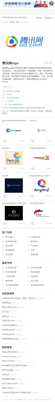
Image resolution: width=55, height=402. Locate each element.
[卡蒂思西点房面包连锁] (41, 158)
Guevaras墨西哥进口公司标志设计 (14, 203)
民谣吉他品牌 (11, 272)
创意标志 (10, 91)
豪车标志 (34, 241)
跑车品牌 (9, 237)
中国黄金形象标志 (9, 325)
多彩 (8, 87)
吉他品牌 (34, 276)
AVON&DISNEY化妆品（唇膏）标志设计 (19, 298)
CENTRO (33, 121)
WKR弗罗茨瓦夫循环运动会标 (14, 365)
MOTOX (11, 101)
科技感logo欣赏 (8, 330)
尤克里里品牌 (11, 267)
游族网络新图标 (8, 379)
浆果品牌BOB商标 (9, 352)
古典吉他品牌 (36, 267)
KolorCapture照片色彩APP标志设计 (14, 121)
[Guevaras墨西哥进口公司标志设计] (14, 213)
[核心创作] (14, 185)
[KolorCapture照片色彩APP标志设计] (14, 130)
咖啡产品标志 (7, 388)
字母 (32, 250)
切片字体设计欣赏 (9, 383)
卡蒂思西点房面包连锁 (38, 148)
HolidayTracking (9, 356)
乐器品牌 (34, 281)
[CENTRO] (41, 130)
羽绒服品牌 (10, 250)
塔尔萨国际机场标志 (37, 203)
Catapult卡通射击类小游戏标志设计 (17, 392)
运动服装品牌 (11, 241)
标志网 (12, 22)
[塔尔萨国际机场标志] (41, 213)
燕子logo (5, 312)
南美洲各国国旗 (37, 285)
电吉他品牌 (35, 272)
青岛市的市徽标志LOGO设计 (40, 176)
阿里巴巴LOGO (8, 321)
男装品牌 (9, 246)
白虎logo (5, 374)
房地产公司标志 (8, 361)
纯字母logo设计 (8, 334)
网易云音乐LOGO (9, 307)
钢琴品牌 (9, 281)
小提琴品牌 (10, 276)
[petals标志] (14, 158)
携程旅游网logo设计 (10, 339)
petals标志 (6, 148)
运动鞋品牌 (35, 237)
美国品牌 (34, 254)
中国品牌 (34, 246)
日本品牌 (9, 254)
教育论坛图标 (7, 370)
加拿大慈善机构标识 (16, 104)
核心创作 (5, 176)
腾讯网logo (6, 303)
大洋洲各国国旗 (11, 285)
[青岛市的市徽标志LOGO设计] (41, 185)
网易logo (5, 316)
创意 (17, 22)
